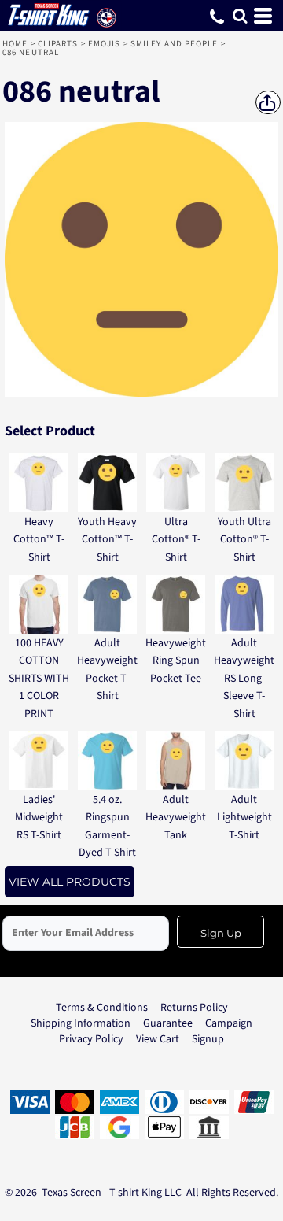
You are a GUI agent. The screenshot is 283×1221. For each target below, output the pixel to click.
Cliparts (58, 44)
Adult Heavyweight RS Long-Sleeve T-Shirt (244, 678)
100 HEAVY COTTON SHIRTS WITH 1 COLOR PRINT (39, 678)
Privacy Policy (91, 1039)
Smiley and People (174, 44)
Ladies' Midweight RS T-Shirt (39, 817)
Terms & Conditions (102, 1008)
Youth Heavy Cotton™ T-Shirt (107, 539)
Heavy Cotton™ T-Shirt (38, 539)
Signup (208, 1039)
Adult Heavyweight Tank (175, 817)
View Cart (157, 1039)
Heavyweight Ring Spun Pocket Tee (175, 660)
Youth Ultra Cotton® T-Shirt (244, 539)
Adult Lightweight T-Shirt (244, 817)
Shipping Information (80, 1023)
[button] (240, 16)
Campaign (228, 1023)
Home (15, 44)
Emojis (104, 44)
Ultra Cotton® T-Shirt (176, 539)
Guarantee (168, 1023)
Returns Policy (194, 1008)
